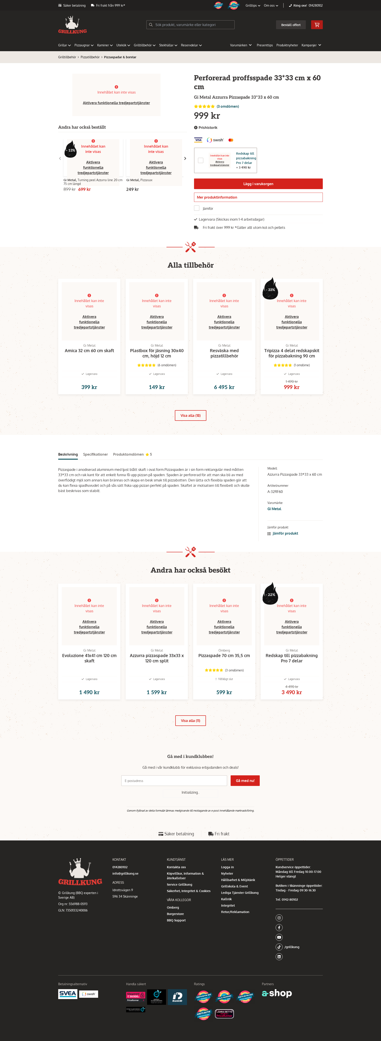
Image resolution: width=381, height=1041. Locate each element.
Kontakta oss (176, 867)
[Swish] (88, 994)
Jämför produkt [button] (285, 533)
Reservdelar (189, 45)
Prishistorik (207, 127)
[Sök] (150, 24)
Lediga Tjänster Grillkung (240, 892)
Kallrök (226, 899)
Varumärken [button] (238, 45)
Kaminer (103, 45)
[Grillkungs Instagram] (298, 917)
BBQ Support (176, 920)
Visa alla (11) (190, 720)
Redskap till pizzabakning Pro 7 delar (246, 158)
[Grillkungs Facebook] (298, 927)
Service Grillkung (179, 884)
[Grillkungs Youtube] (298, 937)
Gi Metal (274, 509)
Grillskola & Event (234, 886)
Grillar (62, 45)
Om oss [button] (270, 5)
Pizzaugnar (82, 45)
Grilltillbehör (143, 45)
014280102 (316, 5)
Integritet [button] (228, 905)
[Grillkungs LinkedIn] (299, 956)
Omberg (173, 907)
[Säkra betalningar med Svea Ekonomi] (67, 994)
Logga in (227, 867)
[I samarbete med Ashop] (277, 993)
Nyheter (227, 873)
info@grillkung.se (125, 873)
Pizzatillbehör (90, 57)
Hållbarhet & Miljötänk (238, 880)
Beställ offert (291, 25)
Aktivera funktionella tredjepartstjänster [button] (116, 103)
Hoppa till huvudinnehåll (188, 6)
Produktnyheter (287, 45)
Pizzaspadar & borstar (120, 57)
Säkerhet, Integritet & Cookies (189, 891)
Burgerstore (175, 914)
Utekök (121, 45)
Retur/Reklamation (235, 912)
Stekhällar (166, 45)
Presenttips (265, 45)
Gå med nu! (245, 780)
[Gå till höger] (185, 158)
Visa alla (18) (191, 415)
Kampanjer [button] (309, 45)
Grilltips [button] (252, 5)
